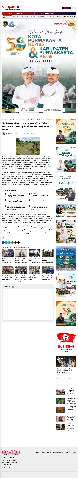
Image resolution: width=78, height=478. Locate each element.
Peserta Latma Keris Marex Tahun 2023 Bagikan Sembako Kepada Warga (39, 207)
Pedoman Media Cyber (22, 1)
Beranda (4, 119)
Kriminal (23, 13)
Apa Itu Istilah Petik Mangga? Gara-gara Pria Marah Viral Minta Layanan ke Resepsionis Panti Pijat (71, 400)
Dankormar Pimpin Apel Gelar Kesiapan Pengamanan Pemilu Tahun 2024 (14, 201)
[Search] (44, 8)
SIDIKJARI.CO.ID (13, 474)
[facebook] (66, 2)
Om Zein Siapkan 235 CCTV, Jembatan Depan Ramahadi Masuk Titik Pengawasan (55, 16)
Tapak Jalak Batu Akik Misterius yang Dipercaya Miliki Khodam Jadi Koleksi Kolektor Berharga (71, 418)
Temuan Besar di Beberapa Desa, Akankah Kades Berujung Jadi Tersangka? (71, 390)
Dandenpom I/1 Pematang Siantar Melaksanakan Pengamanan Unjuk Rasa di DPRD (7, 260)
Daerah (18, 13)
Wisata (52, 13)
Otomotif (39, 13)
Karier (74, 452)
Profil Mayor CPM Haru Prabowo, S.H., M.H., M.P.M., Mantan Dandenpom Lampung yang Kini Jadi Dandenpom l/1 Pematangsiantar (21, 260)
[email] (15, 242)
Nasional (11, 13)
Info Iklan (13, 1)
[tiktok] (75, 2)
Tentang (8, 1)
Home (3, 1)
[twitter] (68, 2)
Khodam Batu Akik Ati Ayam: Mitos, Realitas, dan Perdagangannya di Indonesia (71, 408)
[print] (12, 242)
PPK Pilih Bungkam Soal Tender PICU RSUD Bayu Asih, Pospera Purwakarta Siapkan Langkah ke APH (71, 425)
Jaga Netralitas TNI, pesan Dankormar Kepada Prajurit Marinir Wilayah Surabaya (16, 207)
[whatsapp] (9, 242)
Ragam (29, 13)
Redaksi (30, 1)
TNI (34, 13)
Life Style (46, 13)
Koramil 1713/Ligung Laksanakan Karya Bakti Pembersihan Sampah (39, 194)
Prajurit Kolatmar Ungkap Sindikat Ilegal (39, 200)
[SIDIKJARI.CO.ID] (12, 10)
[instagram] (70, 2)
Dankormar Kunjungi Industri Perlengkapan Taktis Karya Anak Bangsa (34, 260)
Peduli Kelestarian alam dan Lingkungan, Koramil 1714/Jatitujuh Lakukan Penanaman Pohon (16, 195)
